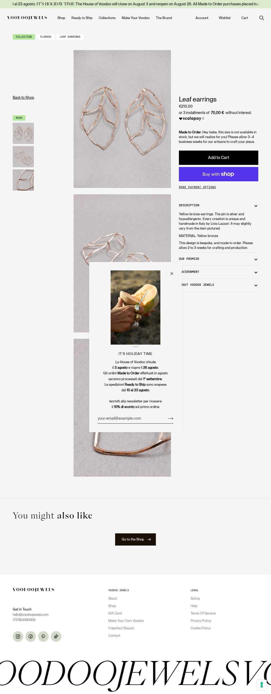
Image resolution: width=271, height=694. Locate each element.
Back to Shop (23, 97)
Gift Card (115, 613)
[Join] (166, 418)
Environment (189, 272)
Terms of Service (203, 613)
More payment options (197, 187)
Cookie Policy (201, 628)
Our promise (189, 259)
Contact (114, 636)
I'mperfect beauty (121, 628)
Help (194, 606)
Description (189, 205)
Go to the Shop (133, 539)
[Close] (174, 271)
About (112, 598)
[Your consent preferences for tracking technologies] (262, 685)
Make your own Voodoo (126, 621)
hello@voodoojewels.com (31, 615)
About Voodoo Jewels (196, 285)
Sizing (195, 598)
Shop (112, 606)
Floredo (45, 37)
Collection (24, 37)
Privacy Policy (201, 621)
